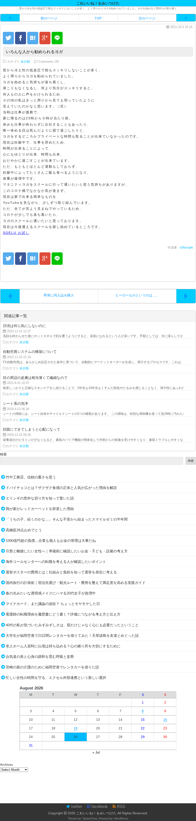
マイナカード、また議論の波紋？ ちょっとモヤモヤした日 (53, 604)
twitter (76, 806)
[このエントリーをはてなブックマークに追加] (32, 38)
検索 (3, 454)
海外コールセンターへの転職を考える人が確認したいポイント (56, 562)
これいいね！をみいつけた (96, 813)
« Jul (96, 752)
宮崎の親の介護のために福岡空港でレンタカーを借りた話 (52, 667)
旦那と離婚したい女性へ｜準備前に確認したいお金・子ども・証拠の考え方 (67, 551)
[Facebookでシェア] (20, 38)
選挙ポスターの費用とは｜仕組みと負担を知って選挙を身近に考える (61, 572)
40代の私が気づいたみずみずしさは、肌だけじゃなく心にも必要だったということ (72, 625)
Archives (6, 764)
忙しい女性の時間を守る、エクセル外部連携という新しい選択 (56, 678)
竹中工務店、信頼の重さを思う (31, 477)
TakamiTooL (90, 818)
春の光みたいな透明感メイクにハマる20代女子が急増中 (51, 593)
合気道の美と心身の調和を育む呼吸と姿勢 (40, 657)
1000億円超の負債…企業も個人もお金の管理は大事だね (51, 540)
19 (75, 728)
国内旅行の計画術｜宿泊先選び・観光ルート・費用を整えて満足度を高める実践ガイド (76, 583)
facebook (99, 806)
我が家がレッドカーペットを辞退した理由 (40, 509)
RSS (120, 806)
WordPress (121, 818)
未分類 (25, 61)
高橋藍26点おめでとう (24, 530)
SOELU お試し (16, 233)
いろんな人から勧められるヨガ (34, 52)
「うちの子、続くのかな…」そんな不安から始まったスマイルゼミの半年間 (67, 519)
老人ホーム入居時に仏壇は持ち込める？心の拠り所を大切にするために (63, 646)
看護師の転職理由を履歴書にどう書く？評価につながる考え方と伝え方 (63, 614)
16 (165, 719)
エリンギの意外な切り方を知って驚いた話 (40, 498)
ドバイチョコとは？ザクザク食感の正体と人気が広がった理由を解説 (61, 488)
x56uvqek (186, 247)
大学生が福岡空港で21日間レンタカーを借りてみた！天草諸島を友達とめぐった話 (72, 635)
